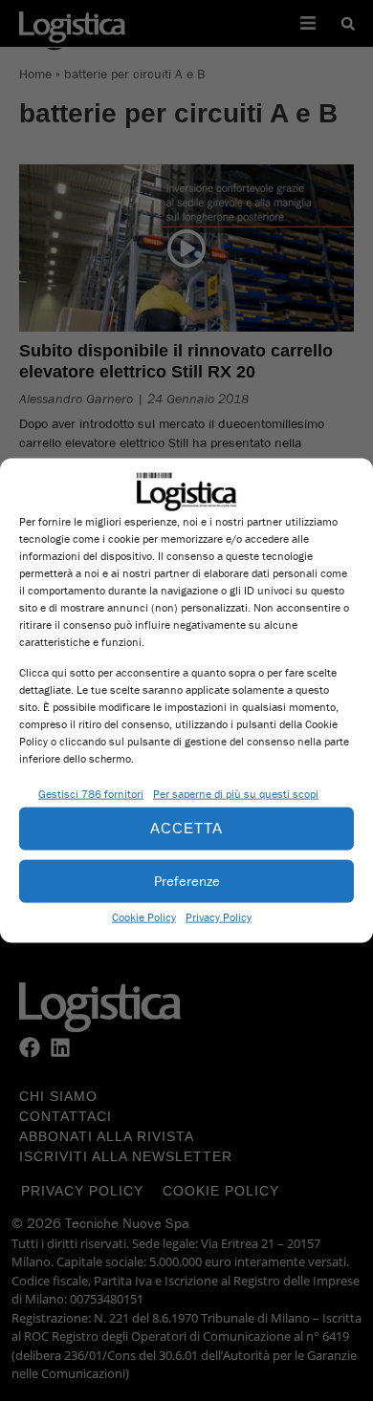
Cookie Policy (144, 916)
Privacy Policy (219, 916)
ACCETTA (186, 828)
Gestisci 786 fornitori (90, 793)
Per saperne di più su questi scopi (235, 793)
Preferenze (187, 881)
